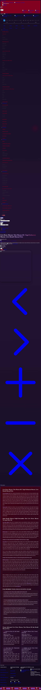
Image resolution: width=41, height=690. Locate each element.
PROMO (4, 689)
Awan (16, 28)
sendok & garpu (4, 155)
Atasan (3, 62)
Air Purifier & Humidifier (6, 195)
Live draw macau (6, 522)
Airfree (16, 25)
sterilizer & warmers (6, 143)
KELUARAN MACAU (4, 677)
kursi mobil (4, 113)
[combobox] (5, 220)
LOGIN (23, 12)
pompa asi (3, 164)
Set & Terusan (4, 45)
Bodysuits (3, 48)
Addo (4, 25)
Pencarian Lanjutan (3, 221)
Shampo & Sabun (4, 178)
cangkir (3, 152)
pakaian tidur (5, 101)
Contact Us (37, 12)
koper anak (4, 110)
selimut (3, 129)
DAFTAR (30, 12)
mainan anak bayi (5, 210)
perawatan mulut (4, 182)
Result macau (5, 531)
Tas (2, 35)
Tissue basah (4, 190)
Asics (4, 28)
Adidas (10, 25)
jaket (3, 82)
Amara (29, 25)
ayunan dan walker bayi (7, 205)
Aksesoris (3, 70)
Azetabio (23, 28)
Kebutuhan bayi (5, 41)
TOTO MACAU (3, 669)
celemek (4, 148)
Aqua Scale (35, 25)
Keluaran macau (5, 559)
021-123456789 (13, 675)
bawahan (3, 79)
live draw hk (18, 586)
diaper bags (4, 123)
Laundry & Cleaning (5, 192)
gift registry (23, 2)
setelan (3, 80)
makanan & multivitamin (7, 160)
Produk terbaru (5, 31)
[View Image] (0, 484)
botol (3, 141)
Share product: (2, 250)
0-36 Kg (3, 116)
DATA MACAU (3, 679)
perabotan (4, 135)
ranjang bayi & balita (6, 133)
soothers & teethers (6, 145)
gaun (3, 94)
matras (3, 138)
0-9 (35, 22)
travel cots (4, 121)
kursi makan (4, 170)
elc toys (3, 213)
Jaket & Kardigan (4, 69)
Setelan (3, 67)
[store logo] (6, 13)
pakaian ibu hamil (5, 86)
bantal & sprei (5, 131)
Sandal (3, 56)
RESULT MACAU (3, 682)
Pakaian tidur (4, 43)
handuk (3, 202)
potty (3, 198)
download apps (10, 2)
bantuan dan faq (13, 673)
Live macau (5, 541)
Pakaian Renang (5, 73)
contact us (34, 16)
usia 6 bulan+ (4, 108)
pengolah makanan (6, 158)
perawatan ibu (5, 186)
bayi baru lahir (4, 106)
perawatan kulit (4, 175)
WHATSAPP (20, 689)
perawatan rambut (4, 180)
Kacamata (3, 37)
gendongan (4, 119)
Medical (3, 193)
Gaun (3, 65)
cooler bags (4, 167)
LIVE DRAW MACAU (4, 672)
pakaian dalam (4, 84)
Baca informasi (15, 243)
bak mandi (4, 200)
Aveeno (10, 28)
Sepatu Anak (4, 54)
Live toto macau (5, 493)
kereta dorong (5, 104)
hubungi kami (12, 670)
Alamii (23, 25)
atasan (3, 77)
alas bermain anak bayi (6, 207)
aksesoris (4, 125)
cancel (2, 222)
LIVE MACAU (3, 674)
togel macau (29, 583)
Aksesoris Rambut (5, 39)
